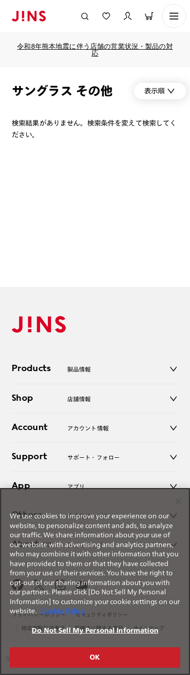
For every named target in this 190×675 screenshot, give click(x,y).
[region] (95, 581)
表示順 (154, 90)
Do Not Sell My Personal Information (95, 630)
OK (95, 657)
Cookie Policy (62, 611)
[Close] (178, 501)
